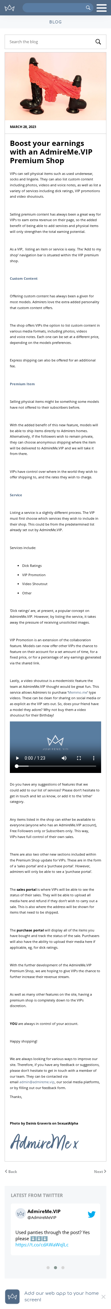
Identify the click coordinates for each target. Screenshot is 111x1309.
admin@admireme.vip (37, 1082)
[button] (48, 1268)
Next (99, 1171)
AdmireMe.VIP (43, 1211)
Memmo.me (77, 692)
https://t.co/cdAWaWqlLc (41, 1244)
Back (12, 1171)
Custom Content (24, 278)
